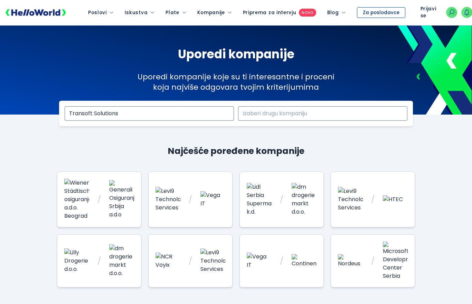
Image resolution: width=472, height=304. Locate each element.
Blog (333, 12)
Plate (172, 12)
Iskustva (136, 12)
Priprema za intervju (269, 12)
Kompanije (211, 12)
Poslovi (97, 12)
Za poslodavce (381, 12)
